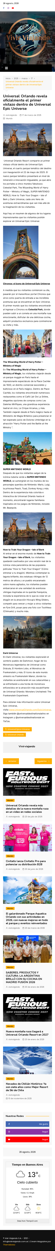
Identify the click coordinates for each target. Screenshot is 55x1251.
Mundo (9, 118)
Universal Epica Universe (19, 729)
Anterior (12, 761)
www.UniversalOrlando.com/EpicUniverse (30, 709)
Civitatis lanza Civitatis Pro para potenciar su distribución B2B (26, 862)
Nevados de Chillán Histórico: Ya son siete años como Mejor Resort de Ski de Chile (27, 1087)
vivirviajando (11, 115)
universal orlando (16, 734)
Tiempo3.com (32, 1221)
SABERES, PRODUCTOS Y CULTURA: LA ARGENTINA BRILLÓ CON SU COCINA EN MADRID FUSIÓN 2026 (24, 977)
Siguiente (42, 761)
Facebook (4, 8)
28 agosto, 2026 (11, 3)
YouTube (13, 8)
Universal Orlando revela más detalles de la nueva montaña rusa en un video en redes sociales (27, 809)
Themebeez (9, 1244)
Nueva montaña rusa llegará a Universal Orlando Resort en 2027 (27, 1033)
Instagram (8, 8)
